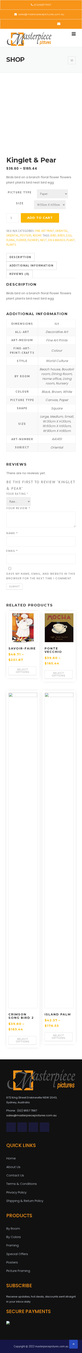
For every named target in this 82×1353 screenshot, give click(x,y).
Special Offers (17, 1254)
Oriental (61, 231)
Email (12, 551)
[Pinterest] (41, 24)
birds (61, 235)
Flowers (33, 240)
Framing (12, 1245)
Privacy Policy (16, 1192)
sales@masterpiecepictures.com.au (41, 14)
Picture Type (20, 192)
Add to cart (40, 218)
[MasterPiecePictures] (29, 39)
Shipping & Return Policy (24, 1201)
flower (21, 240)
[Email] (58, 24)
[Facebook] (29, 24)
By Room (13, 1228)
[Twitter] (23, 24)
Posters (26, 235)
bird (53, 235)
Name (12, 533)
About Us (13, 1167)
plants (11, 245)
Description (20, 257)
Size (20, 203)
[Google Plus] (46, 24)
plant (70, 240)
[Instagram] (52, 24)
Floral (10, 240)
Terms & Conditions (21, 1183)
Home (11, 1158)
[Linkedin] (35, 24)
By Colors (13, 1237)
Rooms (37, 235)
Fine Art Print (44, 231)
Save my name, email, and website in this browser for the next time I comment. (40, 576)
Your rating (17, 494)
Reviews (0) (19, 274)
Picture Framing (18, 1271)
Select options (22, 670)
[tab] (20, 257)
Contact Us (15, 1175)
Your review (18, 508)
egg (69, 235)
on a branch (56, 240)
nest (43, 240)
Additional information (31, 265)
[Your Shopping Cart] (72, 60)
